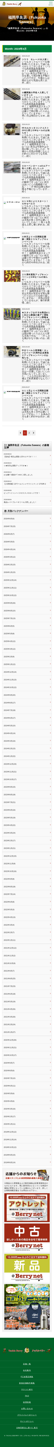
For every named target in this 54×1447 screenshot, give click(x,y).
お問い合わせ (27, 1409)
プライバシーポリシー (27, 1415)
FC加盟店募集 (27, 1377)
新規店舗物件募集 (27, 1383)
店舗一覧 (27, 1364)
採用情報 (27, 1402)
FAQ (27, 1396)
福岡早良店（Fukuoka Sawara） (27, 19)
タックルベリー (14, 4)
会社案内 (27, 1370)
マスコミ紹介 (27, 1389)
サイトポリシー (27, 1421)
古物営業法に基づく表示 (27, 1428)
